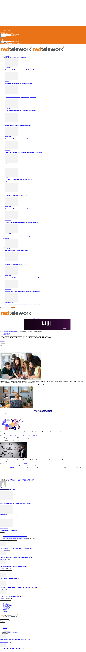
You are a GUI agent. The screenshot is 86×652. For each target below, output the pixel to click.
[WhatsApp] (20, 349)
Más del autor (12, 489)
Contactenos (5, 628)
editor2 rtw (2, 341)
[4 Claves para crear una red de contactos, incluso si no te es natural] (11, 121)
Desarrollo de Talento (18, 57)
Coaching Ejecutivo (10, 57)
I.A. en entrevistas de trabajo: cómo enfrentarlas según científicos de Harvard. (23, 236)
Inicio (1, 331)
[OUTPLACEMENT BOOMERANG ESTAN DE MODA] (11, 176)
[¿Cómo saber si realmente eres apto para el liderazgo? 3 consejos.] (11, 93)
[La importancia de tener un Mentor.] (6, 526)
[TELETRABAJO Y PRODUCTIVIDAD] (3, 576)
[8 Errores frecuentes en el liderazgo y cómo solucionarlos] (11, 80)
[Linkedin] (24, 349)
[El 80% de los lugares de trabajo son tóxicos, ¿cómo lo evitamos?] (6, 499)
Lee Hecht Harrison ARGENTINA (7, 467)
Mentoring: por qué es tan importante (9, 516)
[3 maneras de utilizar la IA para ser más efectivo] (11, 247)
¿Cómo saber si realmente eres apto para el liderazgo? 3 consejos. (20, 97)
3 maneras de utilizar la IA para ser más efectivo (16, 250)
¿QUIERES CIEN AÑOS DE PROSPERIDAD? (12, 648)
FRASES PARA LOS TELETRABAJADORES (11, 596)
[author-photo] (3, 486)
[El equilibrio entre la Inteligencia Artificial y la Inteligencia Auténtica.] (11, 219)
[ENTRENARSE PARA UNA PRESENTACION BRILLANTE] (3, 637)
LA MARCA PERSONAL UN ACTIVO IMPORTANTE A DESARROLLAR (19, 587)
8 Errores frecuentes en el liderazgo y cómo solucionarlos (18, 83)
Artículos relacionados (4, 489)
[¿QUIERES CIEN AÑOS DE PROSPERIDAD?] (3, 646)
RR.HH (13, 182)
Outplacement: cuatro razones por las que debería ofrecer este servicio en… (23, 166)
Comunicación (8, 67)
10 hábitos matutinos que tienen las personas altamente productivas (15, 536)
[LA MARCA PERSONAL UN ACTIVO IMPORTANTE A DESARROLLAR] (3, 585)
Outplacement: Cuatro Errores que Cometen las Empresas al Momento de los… (24, 152)
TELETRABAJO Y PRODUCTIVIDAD (10, 578)
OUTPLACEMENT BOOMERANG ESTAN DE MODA (19, 179)
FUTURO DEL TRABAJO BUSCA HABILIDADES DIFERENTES (20, 480)
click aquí (70, 467)
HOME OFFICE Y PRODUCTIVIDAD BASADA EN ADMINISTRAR (20, 479)
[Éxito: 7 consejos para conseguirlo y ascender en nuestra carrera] (11, 107)
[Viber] (46, 349)
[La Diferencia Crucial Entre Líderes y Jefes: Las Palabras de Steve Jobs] (11, 66)
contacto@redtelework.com (10, 621)
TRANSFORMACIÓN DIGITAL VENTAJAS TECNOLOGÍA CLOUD (22, 305)
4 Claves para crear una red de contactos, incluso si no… (18, 125)
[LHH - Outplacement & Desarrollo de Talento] (47, 330)
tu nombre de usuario (15, 34)
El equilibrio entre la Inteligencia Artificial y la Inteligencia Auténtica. (21, 222)
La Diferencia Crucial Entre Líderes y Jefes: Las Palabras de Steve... (16, 548)
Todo (6, 57)
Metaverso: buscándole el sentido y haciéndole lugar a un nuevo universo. (22, 291)
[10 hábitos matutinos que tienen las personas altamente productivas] (3, 554)
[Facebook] (11, 349)
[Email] (28, 349)
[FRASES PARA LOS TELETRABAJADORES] (3, 594)
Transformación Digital (9, 192)
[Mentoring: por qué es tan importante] (6, 513)
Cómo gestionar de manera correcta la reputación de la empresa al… (21, 138)
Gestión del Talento (6, 56)
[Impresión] (33, 349)
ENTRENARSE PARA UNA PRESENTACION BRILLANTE (15, 639)
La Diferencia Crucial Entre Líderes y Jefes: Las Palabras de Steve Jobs (16, 535)
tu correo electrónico (15, 41)
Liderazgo (24, 57)
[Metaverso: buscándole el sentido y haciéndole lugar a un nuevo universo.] (11, 288)
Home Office (9, 182)
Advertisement (5, 627)
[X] (15, 349)
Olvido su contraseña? (4, 37)
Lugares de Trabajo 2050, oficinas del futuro (16, 195)
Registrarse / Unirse (6, 30)
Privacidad (5, 624)
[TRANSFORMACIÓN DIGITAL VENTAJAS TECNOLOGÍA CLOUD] (11, 301)
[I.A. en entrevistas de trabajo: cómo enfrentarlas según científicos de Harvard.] (11, 232)
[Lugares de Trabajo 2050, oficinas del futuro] (11, 191)
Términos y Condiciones (7, 625)
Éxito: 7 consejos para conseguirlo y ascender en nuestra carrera (20, 110)
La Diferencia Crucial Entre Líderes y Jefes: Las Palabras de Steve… (21, 69)
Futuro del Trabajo (8, 136)
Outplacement (5, 112)
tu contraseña (13, 35)
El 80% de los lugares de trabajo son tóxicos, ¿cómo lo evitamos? (16, 503)
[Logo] (16, 54)
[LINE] (41, 349)
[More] (50, 349)
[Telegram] (37, 349)
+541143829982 (7, 631)
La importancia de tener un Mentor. (9, 530)
